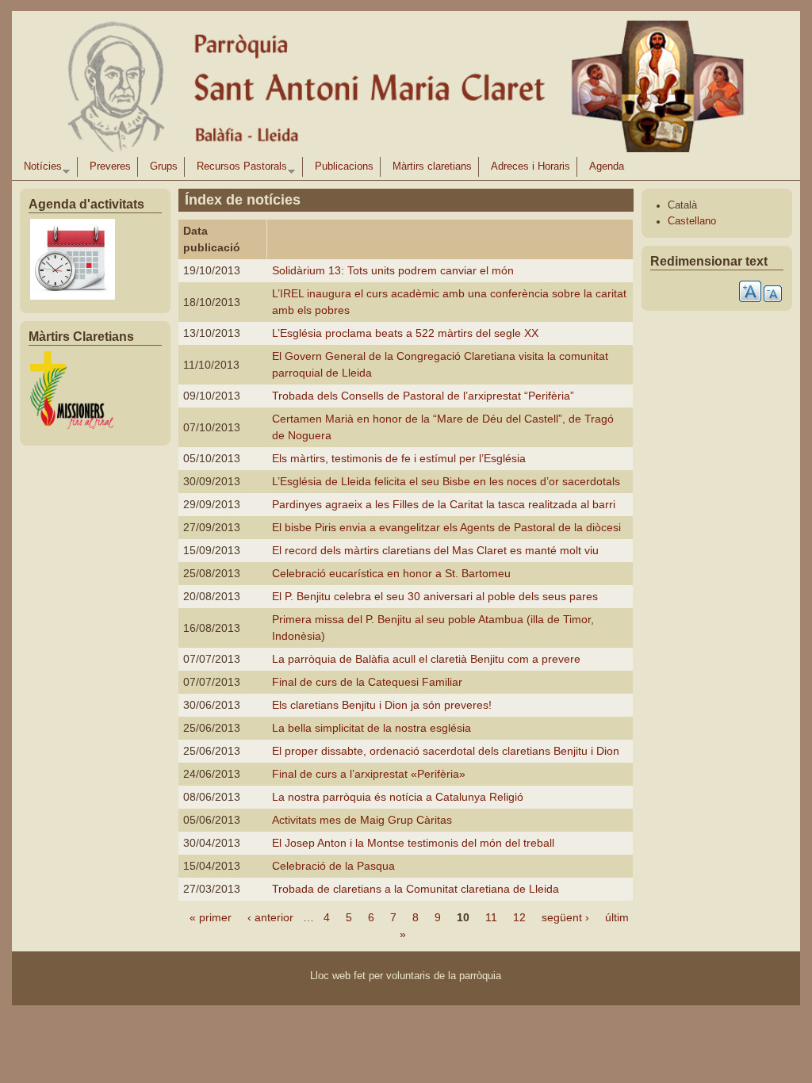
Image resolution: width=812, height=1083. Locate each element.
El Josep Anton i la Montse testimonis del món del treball (413, 842)
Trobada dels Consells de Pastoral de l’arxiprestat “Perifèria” (423, 395)
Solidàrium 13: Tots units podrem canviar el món (393, 270)
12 (519, 917)
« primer (211, 917)
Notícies (39, 169)
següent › (565, 917)
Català (682, 205)
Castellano (692, 221)
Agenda (606, 166)
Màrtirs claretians (432, 166)
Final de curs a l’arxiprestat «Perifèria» (368, 773)
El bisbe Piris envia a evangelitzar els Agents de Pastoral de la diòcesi (446, 527)
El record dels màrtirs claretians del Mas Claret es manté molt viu (435, 550)
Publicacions (344, 166)
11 (491, 917)
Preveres (110, 166)
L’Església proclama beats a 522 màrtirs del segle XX (405, 333)
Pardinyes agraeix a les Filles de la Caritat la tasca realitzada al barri (443, 504)
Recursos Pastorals (238, 169)
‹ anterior (270, 917)
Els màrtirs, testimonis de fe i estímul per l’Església (399, 458)
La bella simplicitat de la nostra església (371, 727)
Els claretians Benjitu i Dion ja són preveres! (382, 704)
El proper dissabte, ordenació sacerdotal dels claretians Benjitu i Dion (445, 750)
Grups (164, 166)
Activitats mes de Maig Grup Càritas (362, 819)
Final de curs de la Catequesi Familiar (367, 681)
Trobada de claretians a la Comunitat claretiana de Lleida (415, 888)
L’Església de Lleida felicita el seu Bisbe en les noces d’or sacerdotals (446, 481)
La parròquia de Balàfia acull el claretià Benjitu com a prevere (426, 658)
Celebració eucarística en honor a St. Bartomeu (391, 573)
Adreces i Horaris (530, 166)
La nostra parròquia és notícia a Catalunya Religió (397, 796)
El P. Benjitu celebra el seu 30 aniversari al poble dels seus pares (435, 596)
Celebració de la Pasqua (333, 865)
